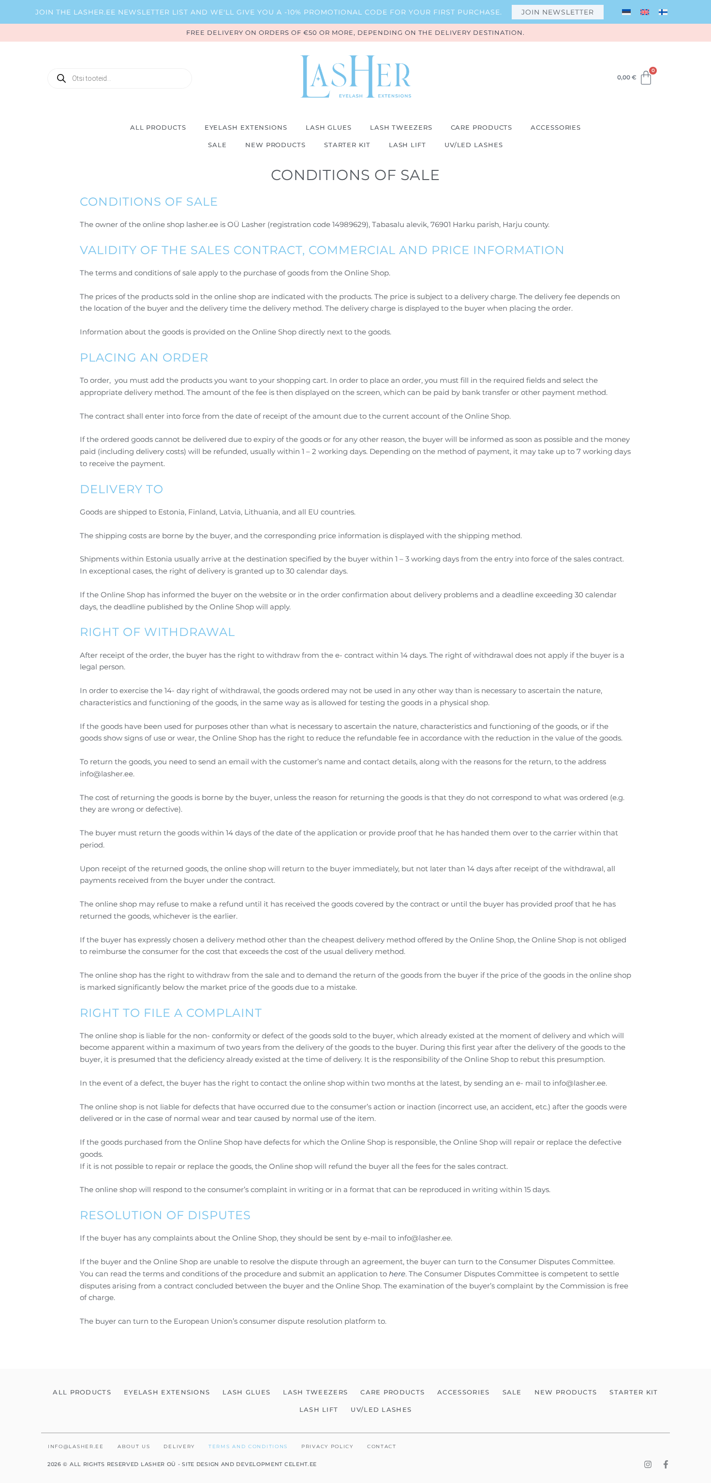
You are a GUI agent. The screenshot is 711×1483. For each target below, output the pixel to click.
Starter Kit (347, 145)
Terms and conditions (248, 1446)
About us (134, 1446)
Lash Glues (329, 127)
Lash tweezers (401, 127)
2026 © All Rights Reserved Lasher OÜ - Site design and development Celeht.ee (182, 1464)
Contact (382, 1446)
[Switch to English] (645, 12)
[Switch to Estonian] (626, 12)
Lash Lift (407, 145)
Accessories (556, 127)
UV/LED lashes (473, 145)
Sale (217, 145)
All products (158, 127)
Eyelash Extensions (246, 127)
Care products (482, 127)
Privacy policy (327, 1446)
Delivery (179, 1446)
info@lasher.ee (76, 1446)
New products (275, 145)
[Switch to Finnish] (663, 12)
